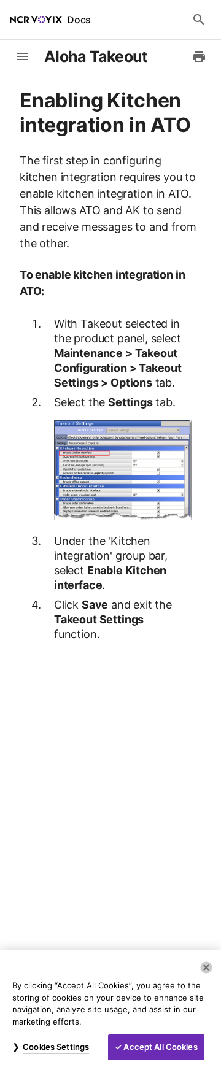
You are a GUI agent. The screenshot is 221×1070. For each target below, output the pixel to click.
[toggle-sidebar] (22, 56)
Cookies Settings (56, 1047)
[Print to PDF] (199, 56)
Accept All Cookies (160, 1047)
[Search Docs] (199, 19)
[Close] (206, 967)
